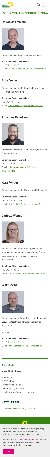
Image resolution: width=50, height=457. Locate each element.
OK (9, 451)
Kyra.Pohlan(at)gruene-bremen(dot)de (25, 204)
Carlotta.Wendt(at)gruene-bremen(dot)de (26, 273)
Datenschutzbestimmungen (28, 439)
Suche (39, 4)
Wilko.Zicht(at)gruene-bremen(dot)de (25, 345)
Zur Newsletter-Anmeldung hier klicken (19, 408)
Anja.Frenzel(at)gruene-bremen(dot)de (25, 105)
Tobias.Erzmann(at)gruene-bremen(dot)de (27, 68)
